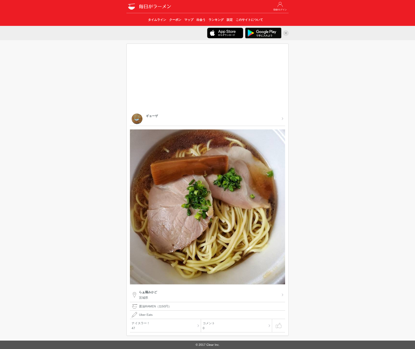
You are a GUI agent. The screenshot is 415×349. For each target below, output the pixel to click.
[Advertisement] (207, 79)
